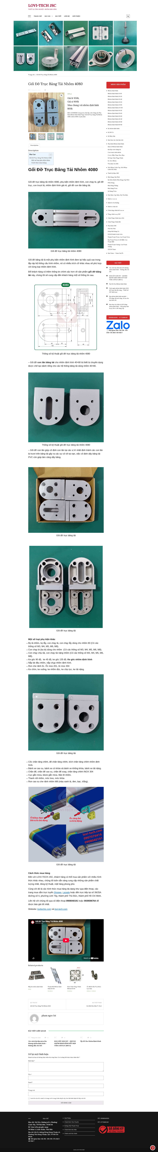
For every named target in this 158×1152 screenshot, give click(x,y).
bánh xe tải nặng (93, 768)
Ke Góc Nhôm (112, 161)
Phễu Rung (111, 183)
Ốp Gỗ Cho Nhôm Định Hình (90, 1041)
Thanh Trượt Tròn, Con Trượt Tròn (119, 237)
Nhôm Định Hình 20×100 (115, 108)
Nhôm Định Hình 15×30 (115, 93)
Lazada (66, 892)
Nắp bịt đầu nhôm (36, 662)
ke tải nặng (78, 669)
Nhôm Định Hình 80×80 (115, 125)
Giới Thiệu (76, 16)
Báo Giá (47, 16)
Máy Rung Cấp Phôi (114, 177)
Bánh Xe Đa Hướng (113, 203)
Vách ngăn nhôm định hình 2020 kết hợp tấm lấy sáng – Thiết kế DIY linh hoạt (119, 290)
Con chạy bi (34, 649)
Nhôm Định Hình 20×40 (115, 99)
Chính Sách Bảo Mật (70, 1129)
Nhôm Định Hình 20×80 (115, 105)
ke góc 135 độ (59, 659)
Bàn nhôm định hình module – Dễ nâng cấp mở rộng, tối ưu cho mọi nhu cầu (119, 298)
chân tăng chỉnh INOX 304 (80, 771)
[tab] (34, 145)
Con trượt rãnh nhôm (114, 152)
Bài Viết (58, 16)
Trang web (31, 1090)
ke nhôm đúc (54, 669)
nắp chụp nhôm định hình (59, 662)
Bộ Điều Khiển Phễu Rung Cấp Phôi (118, 180)
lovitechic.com (44, 909)
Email (30, 1082)
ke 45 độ (47, 659)
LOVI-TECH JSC (42, 5)
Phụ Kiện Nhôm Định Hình (116, 144)
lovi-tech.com (61, 909)
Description (34, 145)
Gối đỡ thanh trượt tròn (115, 234)
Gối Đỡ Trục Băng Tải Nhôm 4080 (40, 158)
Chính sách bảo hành (70, 1133)
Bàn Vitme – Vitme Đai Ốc (115, 253)
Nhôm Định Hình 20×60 (115, 102)
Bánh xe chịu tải (112, 206)
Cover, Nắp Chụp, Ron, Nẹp (116, 155)
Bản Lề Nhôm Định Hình (115, 147)
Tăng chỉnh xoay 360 (114, 214)
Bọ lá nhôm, (34, 643)
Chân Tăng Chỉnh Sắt (114, 222)
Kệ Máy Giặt (111, 136)
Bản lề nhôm (65, 775)
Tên (30, 1074)
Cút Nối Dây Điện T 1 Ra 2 (94, 1006)
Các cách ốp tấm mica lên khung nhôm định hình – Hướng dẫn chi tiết (37, 1043)
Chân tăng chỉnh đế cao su (116, 210)
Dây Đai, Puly (112, 228)
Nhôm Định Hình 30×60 (115, 113)
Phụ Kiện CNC (112, 226)
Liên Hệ (67, 16)
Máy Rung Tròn (112, 188)
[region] (79, 46)
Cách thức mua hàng (39, 163)
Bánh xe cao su (112, 199)
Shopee (57, 892)
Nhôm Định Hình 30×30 (115, 110)
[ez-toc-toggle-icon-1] (50, 155)
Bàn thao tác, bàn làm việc (115, 140)
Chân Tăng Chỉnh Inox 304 (116, 218)
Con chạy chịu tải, (37, 653)
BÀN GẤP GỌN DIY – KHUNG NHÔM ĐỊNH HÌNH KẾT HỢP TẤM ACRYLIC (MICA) (65, 1043)
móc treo (49, 778)
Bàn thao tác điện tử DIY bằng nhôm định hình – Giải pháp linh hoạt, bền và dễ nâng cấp (119, 306)
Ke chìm (32, 669)
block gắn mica (50, 775)
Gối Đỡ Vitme (112, 249)
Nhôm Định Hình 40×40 (115, 119)
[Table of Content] (50, 154)
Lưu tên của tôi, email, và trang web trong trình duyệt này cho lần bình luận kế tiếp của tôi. (58, 1098)
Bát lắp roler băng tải (91, 113)
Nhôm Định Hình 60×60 (115, 116)
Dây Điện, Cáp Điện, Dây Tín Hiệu (118, 195)
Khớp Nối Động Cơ (113, 231)
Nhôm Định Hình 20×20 (115, 96)
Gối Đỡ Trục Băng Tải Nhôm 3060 (40, 1006)
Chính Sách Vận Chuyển (71, 1122)
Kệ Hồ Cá (110, 132)
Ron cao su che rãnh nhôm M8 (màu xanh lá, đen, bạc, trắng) (58, 781)
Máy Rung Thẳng (113, 185)
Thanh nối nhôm (36, 778)
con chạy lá (52, 643)
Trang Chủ (38, 16)
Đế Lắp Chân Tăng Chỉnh (115, 158)
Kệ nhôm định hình (113, 128)
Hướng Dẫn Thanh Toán (71, 1126)
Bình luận (31, 1061)
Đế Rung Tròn (112, 191)
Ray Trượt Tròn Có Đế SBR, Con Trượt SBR (117, 241)
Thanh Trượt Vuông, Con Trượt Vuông (117, 245)
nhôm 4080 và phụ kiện (78, 116)
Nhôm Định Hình (113, 91)
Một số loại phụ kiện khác (40, 160)
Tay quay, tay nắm (113, 163)
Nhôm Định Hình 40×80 (115, 122)
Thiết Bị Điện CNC (113, 173)
